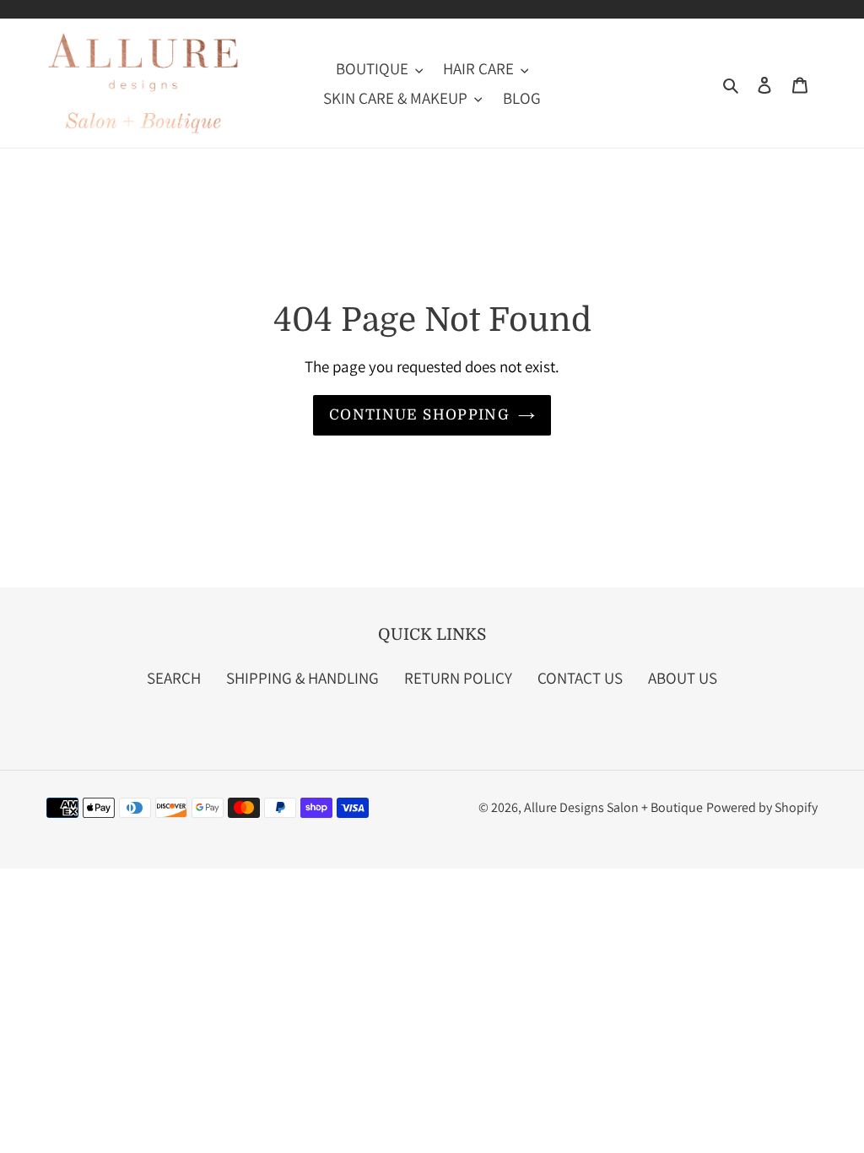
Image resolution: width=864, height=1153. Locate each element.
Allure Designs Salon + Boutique (613, 807)
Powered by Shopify (762, 807)
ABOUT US (682, 678)
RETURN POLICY (458, 678)
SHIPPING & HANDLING (302, 678)
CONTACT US (580, 678)
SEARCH (174, 678)
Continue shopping (419, 415)
